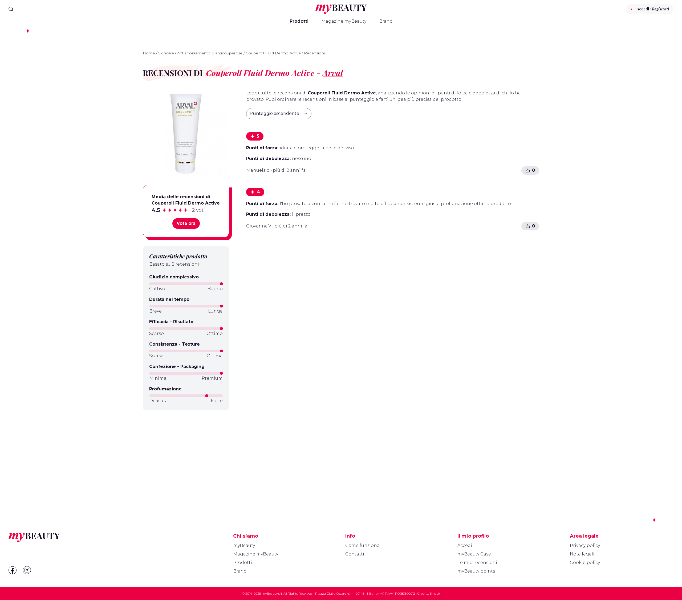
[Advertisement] (186, 452)
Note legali (582, 554)
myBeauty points (476, 571)
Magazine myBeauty (343, 21)
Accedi (464, 545)
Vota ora (186, 223)
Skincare (166, 53)
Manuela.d (258, 170)
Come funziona (362, 545)
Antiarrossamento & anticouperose (209, 53)
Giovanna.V (258, 226)
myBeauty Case (474, 554)
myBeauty (244, 545)
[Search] (11, 9)
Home (149, 53)
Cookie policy (585, 562)
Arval (333, 72)
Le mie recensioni (477, 562)
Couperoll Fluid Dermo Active (273, 53)
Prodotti (299, 21)
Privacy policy (585, 545)
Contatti (354, 554)
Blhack (434, 593)
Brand (386, 21)
